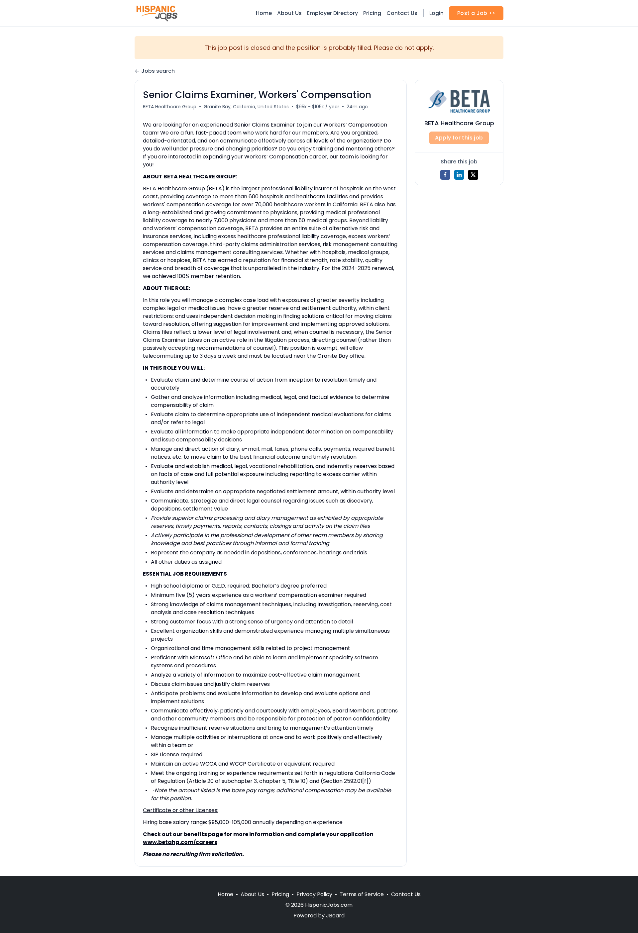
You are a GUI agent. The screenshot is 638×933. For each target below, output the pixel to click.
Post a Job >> (476, 13)
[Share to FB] (445, 175)
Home (264, 13)
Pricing (372, 13)
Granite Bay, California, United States (246, 106)
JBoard (335, 915)
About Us (289, 13)
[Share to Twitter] (473, 175)
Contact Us (401, 13)
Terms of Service (362, 894)
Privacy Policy (314, 894)
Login (436, 13)
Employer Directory (332, 13)
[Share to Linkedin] (459, 175)
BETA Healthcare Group (169, 106)
